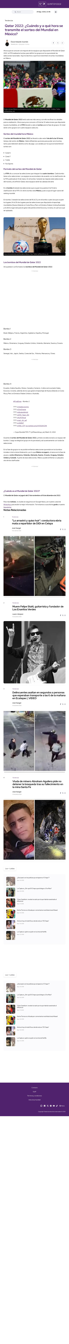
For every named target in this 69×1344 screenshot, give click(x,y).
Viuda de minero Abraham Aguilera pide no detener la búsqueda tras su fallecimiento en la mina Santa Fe (37, 784)
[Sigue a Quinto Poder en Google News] (62, 1105)
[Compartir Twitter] (58, 43)
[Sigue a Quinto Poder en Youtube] (54, 1105)
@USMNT (20, 423)
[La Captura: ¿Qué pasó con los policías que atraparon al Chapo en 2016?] (10, 881)
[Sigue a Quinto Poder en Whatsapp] (41, 1105)
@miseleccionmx (23, 407)
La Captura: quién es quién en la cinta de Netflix (31, 932)
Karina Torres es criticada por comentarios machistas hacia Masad (37, 910)
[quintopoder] (50, 4)
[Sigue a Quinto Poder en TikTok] (57, 1105)
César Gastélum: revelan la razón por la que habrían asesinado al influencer (37, 900)
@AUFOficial (21, 418)
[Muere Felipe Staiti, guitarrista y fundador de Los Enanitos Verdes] (34, 652)
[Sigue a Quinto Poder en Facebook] (45, 1105)
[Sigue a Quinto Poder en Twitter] (48, 1105)
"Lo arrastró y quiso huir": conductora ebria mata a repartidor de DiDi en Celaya (36, 522)
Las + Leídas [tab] (10, 868)
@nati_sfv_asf (22, 420)
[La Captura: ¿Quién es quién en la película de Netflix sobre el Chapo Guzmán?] (10, 935)
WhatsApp (7, 504)
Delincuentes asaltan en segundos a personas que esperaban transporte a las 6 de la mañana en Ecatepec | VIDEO (38, 695)
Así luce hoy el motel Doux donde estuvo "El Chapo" (33, 921)
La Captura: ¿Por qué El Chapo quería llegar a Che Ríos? (34, 888)
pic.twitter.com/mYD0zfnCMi (36, 426)
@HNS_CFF (21, 426)
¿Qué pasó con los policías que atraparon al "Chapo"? (33, 878)
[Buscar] (15, 12)
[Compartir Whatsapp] (62, 43)
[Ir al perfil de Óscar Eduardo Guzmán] (7, 43)
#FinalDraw (17, 401)
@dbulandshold (22, 412)
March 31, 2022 (50, 432)
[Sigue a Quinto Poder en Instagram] (51, 1105)
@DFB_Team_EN (23, 415)
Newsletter (7, 507)
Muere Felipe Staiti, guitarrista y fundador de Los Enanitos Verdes (38, 608)
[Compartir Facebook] (53, 43)
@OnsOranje (21, 409)
